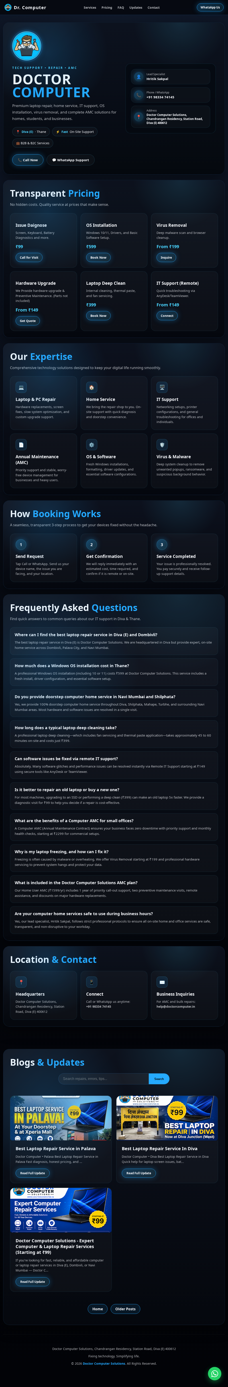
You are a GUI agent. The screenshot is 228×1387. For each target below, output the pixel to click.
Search (159, 1079)
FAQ (121, 7)
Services (90, 7)
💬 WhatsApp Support (70, 160)
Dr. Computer (30, 7)
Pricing (107, 7)
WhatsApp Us (210, 7)
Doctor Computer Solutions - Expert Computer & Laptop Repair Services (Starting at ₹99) (55, 1246)
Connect (167, 316)
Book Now (98, 257)
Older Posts (125, 1309)
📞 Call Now (28, 160)
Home (97, 1309)
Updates (135, 7)
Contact (154, 7)
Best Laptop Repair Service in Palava (56, 1149)
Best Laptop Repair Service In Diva (159, 1149)
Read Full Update (32, 1173)
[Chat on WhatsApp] (214, 1373)
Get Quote (28, 321)
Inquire (166, 257)
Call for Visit (29, 257)
